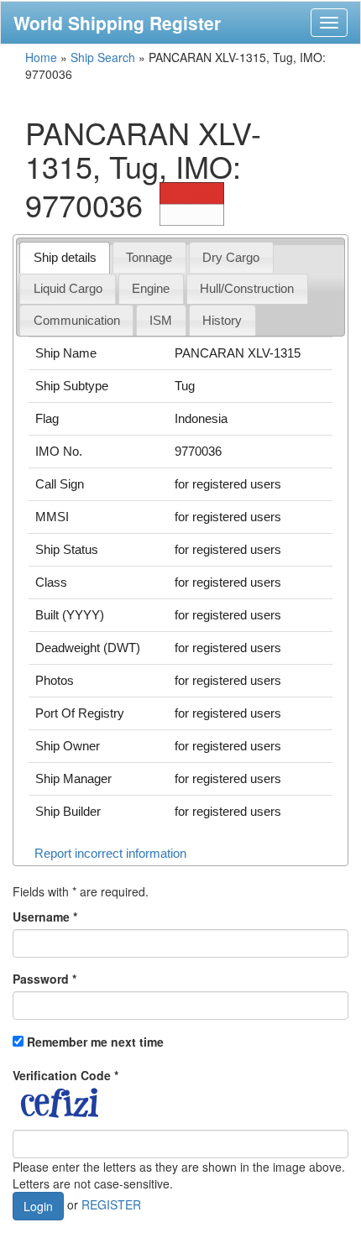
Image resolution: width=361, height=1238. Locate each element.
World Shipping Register (117, 22)
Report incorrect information (110, 853)
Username (45, 916)
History (222, 320)
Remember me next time (95, 1041)
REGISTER (111, 1203)
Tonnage (149, 257)
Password (44, 978)
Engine (151, 288)
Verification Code (65, 1075)
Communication (77, 320)
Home (41, 57)
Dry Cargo (230, 257)
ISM (160, 320)
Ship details (65, 257)
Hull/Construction (247, 288)
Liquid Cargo (68, 288)
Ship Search (103, 57)
